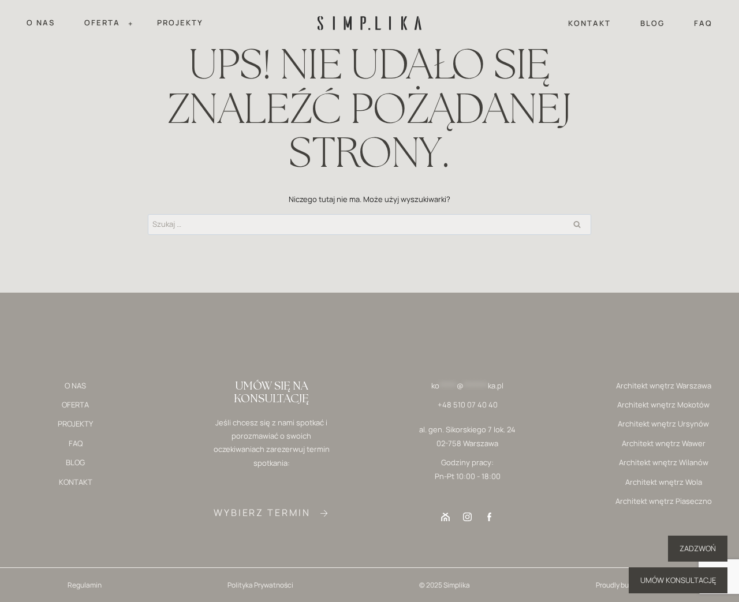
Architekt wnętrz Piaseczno (663, 501)
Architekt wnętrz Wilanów (663, 462)
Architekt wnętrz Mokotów (663, 404)
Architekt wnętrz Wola (663, 482)
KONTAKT (589, 23)
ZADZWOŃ (698, 548)
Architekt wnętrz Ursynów (663, 423)
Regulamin (85, 585)
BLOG (652, 23)
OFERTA (75, 404)
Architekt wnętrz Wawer (664, 443)
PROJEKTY (180, 22)
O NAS (41, 22)
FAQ (703, 23)
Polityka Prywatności (260, 585)
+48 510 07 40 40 (468, 404)
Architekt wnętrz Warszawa (663, 385)
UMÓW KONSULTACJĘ (678, 580)
